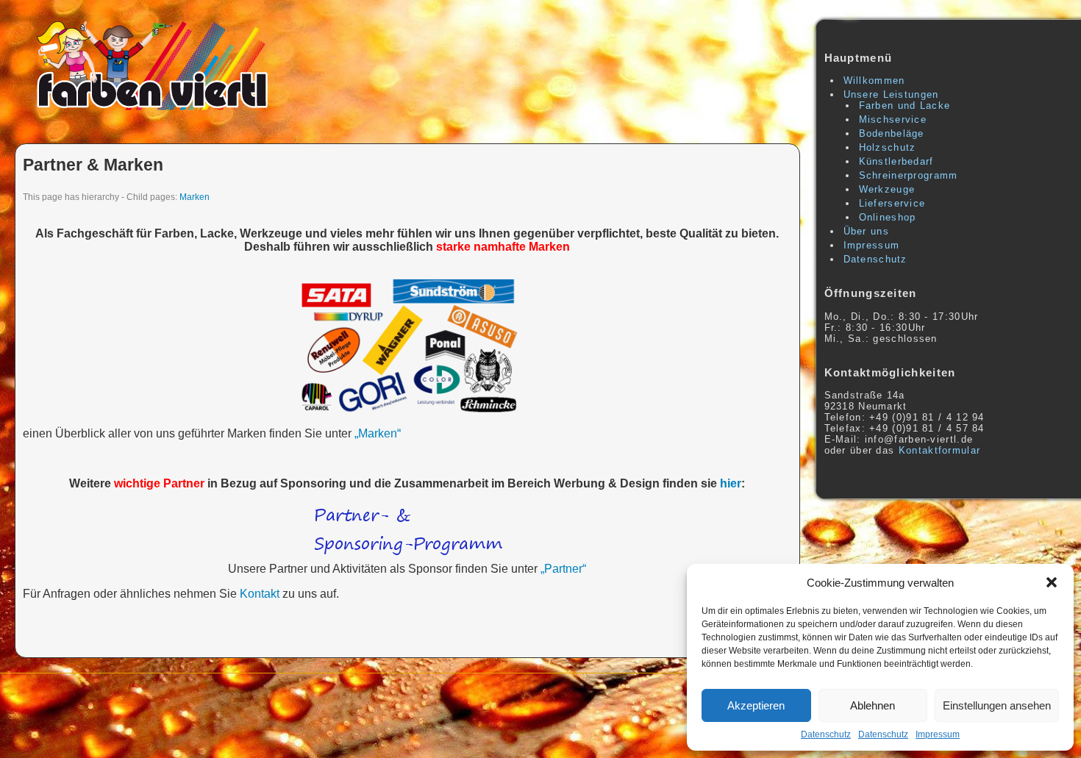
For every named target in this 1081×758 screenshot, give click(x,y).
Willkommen (874, 80)
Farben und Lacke (905, 105)
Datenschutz (826, 734)
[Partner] (407, 530)
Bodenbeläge (891, 133)
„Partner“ (563, 568)
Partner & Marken (93, 164)
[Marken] (407, 347)
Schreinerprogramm (908, 175)
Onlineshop (887, 217)
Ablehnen (872, 705)
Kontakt (259, 593)
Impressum (938, 734)
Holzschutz (887, 147)
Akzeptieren (756, 705)
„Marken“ (377, 433)
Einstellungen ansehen (997, 705)
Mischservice (893, 119)
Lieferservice (892, 203)
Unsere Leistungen (891, 94)
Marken (194, 196)
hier (730, 483)
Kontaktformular (940, 450)
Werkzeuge (887, 189)
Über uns (866, 231)
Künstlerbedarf (896, 161)
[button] (1051, 582)
